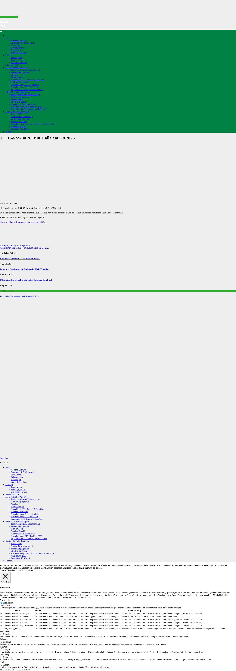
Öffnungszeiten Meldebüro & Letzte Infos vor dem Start (26, 280)
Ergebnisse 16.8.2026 (20, 129)
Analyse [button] (3, 647)
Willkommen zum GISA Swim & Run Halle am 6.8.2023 (24, 248)
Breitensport (16, 50)
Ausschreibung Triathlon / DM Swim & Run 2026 (32, 124)
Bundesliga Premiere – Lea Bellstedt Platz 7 (20, 258)
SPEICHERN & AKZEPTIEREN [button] (15, 670)
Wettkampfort (17, 99)
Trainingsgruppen (18, 60)
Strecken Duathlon (19, 102)
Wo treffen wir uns (19, 62)
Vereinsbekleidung (19, 52)
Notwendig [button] (5, 600)
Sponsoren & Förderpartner (23, 43)
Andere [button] (3, 662)
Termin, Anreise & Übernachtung (25, 70)
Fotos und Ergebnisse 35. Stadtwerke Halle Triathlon (24, 269)
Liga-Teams (16, 45)
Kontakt (8, 131)
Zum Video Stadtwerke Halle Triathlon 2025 (19, 296)
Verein (8, 38)
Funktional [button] (4, 631)
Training (9, 55)
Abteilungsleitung (18, 40)
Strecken (14, 75)
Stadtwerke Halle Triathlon (17, 111)
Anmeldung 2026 (18, 126)
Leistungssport (17, 48)
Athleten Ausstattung (20, 82)
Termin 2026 (16, 114)
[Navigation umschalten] (1, 31)
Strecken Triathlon (19, 121)
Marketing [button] (4, 654)
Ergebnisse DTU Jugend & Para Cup (27, 89)
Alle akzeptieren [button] (26, 570)
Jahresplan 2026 (12, 65)
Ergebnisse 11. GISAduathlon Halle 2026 (29, 109)
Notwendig (8, 603)
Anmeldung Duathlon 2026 (23, 104)
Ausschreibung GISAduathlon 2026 (26, 107)
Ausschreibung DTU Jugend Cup (25, 84)
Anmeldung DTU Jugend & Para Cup (27, 80)
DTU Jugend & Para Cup (16, 67)
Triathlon (4, 21)
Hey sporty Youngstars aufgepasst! (15, 245)
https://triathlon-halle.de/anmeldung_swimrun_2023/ (22, 222)
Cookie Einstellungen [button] (9, 570)
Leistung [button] (4, 639)
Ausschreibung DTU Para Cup (24, 87)
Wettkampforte (17, 77)
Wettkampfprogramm (20, 72)
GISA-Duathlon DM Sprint (17, 92)
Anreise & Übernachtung (22, 116)
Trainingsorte (16, 57)
